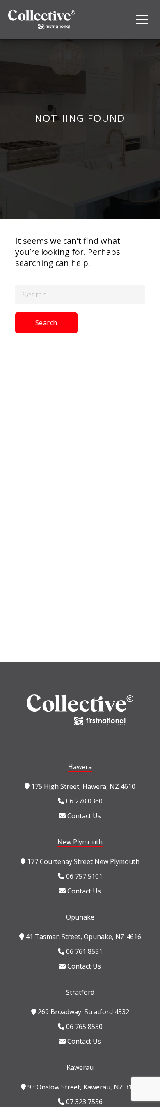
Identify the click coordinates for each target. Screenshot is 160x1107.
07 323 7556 (83, 1101)
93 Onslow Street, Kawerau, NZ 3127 (82, 1086)
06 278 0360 (83, 801)
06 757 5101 (83, 876)
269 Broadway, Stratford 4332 (82, 1011)
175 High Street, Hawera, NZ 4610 (82, 786)
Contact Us (83, 815)
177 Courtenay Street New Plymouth (82, 861)
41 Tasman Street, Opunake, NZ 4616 (82, 936)
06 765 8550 (83, 1026)
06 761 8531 (83, 951)
